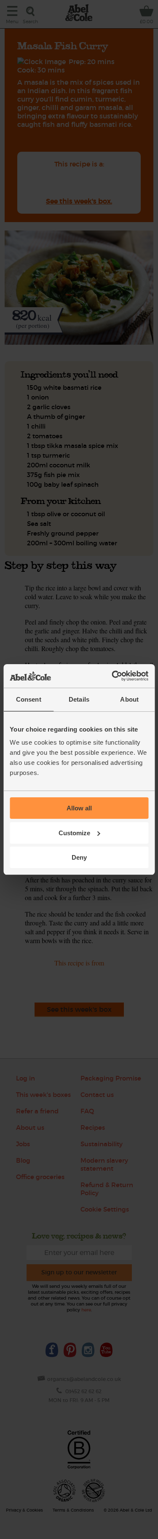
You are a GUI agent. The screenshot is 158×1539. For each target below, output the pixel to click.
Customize (74, 833)
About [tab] (129, 699)
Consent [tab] (28, 699)
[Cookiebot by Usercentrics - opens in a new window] (112, 675)
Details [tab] (79, 699)
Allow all (79, 808)
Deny (79, 857)
